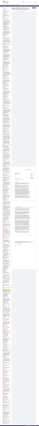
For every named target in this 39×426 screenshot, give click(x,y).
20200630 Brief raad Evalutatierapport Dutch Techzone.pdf (5, 76)
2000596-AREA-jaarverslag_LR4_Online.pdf (6, 175)
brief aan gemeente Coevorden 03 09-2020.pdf (6, 372)
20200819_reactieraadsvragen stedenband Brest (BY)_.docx (6, 285)
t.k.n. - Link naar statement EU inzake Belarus (6, 409)
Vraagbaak (17, 4)
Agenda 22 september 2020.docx (6, 13)
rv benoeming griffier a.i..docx (7, 351)
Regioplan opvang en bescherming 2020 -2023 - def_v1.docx (6, 89)
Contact (20, 4)
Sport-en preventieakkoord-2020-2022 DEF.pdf (6, 99)
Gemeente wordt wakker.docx (7, 311)
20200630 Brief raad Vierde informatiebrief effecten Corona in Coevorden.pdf (6, 123)
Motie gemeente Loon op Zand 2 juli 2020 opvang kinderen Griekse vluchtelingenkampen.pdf (6, 210)
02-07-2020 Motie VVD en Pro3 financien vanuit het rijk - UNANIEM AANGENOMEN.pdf (6, 264)
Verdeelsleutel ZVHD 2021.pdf (6, 238)
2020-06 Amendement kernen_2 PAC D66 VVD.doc (6, 387)
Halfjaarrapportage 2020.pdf (7, 393)
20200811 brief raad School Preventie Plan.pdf (6, 158)
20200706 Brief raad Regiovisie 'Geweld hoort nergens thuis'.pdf (6, 106)
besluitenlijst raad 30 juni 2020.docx (6, 17)
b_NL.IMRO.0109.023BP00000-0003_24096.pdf (6, 367)
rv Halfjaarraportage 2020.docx (5, 394)
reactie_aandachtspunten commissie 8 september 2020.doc (6, 380)
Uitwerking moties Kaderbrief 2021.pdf (6, 305)
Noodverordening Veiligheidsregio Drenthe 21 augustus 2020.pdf (6, 248)
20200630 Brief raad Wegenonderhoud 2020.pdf (6, 65)
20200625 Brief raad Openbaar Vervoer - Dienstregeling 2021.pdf (6, 44)
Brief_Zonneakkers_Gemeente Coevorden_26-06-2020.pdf (6, 319)
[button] (35, 2)
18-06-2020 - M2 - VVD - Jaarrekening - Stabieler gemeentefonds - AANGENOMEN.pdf (6, 199)
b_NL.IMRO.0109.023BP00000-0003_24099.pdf (6, 370)
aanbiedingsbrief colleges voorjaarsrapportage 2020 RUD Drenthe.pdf (6, 132)
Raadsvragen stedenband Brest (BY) (6, 400)
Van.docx (5, 297)
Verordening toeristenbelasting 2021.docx (6, 344)
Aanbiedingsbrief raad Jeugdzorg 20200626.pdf (6, 333)
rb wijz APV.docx (6, 328)
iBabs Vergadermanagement (29, 425)
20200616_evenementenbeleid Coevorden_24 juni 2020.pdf (6, 38)
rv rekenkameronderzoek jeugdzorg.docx (6, 337)
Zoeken (22, 1)
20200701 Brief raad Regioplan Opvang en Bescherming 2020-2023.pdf (6, 85)
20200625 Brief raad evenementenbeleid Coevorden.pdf (5, 35)
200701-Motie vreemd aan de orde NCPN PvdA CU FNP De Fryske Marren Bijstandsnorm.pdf (6, 278)
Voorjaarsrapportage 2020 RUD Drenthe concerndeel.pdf (6, 134)
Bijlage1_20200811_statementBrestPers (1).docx (7, 287)
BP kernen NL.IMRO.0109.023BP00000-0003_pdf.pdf (6, 383)
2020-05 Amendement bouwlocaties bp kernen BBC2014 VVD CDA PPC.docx (6, 385)
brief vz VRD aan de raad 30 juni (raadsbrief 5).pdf (6, 166)
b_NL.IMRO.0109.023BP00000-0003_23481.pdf (6, 362)
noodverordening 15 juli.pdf (7, 226)
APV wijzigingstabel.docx (6, 327)
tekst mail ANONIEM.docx (7, 312)
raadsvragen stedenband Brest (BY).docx (6, 282)
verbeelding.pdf (5, 415)
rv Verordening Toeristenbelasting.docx (5, 342)
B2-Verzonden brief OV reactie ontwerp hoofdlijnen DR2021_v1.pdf (6, 47)
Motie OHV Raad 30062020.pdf (5, 271)
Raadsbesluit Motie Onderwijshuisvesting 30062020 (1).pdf (6, 273)
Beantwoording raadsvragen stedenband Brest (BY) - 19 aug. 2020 (6, 403)
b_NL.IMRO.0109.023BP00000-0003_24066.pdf (6, 365)
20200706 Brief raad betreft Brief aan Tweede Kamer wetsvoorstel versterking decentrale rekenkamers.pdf (6, 115)
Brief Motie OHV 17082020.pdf (5, 269)
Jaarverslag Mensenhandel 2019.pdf (6, 235)
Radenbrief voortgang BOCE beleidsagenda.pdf (6, 139)
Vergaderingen (7, 4)
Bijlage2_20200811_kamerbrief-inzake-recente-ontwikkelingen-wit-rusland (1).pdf (6, 291)
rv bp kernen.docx (6, 377)
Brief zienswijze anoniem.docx (5, 374)
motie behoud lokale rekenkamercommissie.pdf (6, 192)
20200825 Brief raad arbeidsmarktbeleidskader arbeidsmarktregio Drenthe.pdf (6, 147)
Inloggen (35, 425)
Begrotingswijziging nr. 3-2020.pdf (6, 392)
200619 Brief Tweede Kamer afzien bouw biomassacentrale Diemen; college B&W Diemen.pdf (6, 310)
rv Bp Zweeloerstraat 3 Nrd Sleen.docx (6, 418)
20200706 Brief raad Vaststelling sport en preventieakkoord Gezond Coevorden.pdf (6, 97)
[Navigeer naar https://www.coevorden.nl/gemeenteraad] (6, 2)
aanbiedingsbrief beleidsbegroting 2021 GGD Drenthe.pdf (6, 220)
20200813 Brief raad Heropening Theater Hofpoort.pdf (6, 153)
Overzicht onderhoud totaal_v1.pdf (5, 69)
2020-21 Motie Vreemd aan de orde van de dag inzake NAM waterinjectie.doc (6, 423)
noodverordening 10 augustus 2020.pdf (6, 242)
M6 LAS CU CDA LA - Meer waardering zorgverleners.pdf (6, 215)
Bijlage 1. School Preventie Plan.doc (6, 160)
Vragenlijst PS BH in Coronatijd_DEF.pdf (5, 187)
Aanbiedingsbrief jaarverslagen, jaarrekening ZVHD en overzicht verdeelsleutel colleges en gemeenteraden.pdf (6, 231)
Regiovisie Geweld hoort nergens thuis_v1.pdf (6, 108)
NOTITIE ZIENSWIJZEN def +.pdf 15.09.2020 (6, 375)
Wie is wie (14, 4)
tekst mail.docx (5, 185)
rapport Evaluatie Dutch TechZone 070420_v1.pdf (6, 78)
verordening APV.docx (6, 326)
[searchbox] (28, 2)
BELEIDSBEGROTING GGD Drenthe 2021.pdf (6, 222)
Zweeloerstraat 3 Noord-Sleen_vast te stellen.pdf (6, 416)
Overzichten (10, 4)
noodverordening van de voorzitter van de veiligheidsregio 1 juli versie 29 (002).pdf (6, 171)
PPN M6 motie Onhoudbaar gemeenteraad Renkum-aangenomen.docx (6, 180)
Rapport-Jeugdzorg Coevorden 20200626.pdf (5, 335)
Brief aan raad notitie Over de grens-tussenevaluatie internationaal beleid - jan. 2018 (6, 405)
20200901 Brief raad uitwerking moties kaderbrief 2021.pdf (6, 303)
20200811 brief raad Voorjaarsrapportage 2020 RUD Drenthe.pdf (6, 129)
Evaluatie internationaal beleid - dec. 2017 (6, 407)
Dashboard (4, 4)
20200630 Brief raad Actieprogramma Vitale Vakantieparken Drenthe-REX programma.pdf (6, 59)
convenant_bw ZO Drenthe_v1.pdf (5, 87)
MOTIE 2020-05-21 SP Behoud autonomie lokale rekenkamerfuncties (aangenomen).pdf (6, 258)
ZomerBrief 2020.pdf (6, 252)
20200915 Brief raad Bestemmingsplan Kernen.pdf (6, 378)
